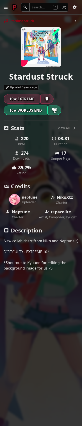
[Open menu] (6, 7)
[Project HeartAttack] (14, 7)
